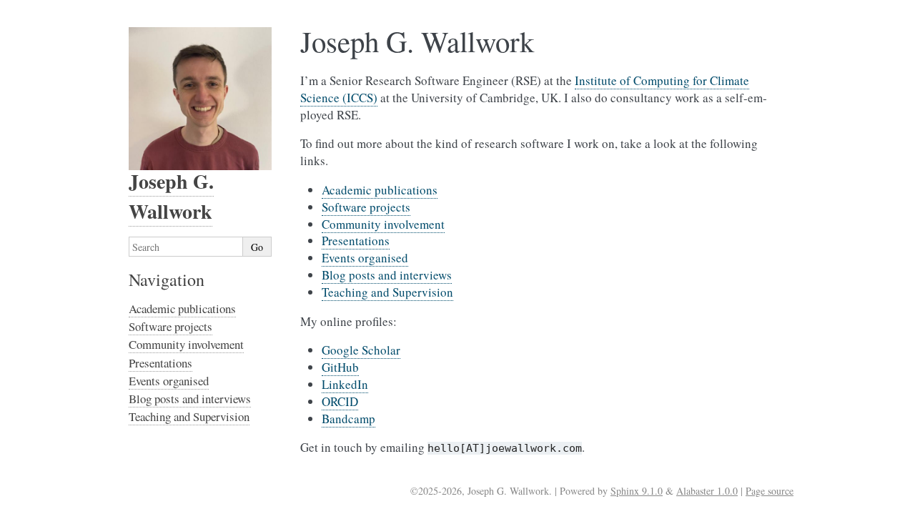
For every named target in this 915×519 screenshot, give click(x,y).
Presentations (356, 240)
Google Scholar (361, 350)
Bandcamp (348, 418)
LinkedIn (345, 384)
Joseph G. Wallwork (171, 196)
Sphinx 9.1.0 (636, 491)
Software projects (366, 207)
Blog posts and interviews (387, 275)
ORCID (340, 401)
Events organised (365, 257)
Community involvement (383, 224)
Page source (769, 491)
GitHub (340, 367)
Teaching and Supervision (387, 292)
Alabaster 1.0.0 (707, 491)
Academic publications (379, 190)
